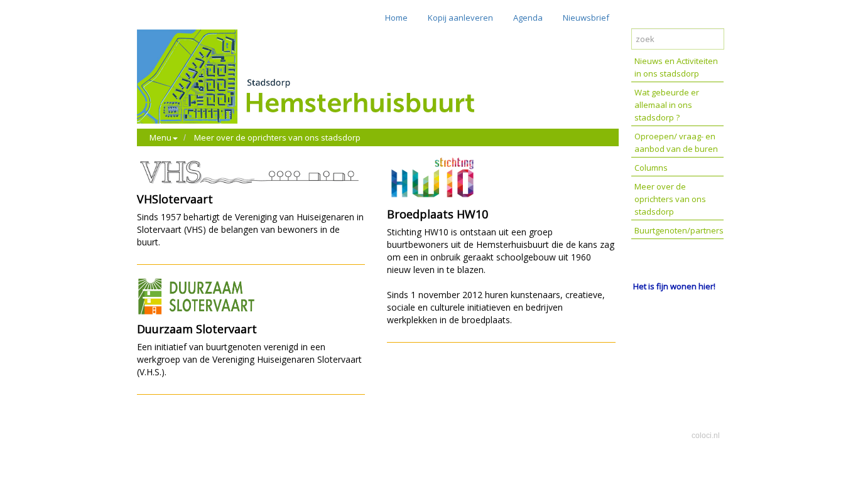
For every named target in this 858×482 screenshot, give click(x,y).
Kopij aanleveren (460, 17)
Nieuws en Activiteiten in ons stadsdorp (676, 67)
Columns (651, 167)
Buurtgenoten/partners (679, 230)
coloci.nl (706, 435)
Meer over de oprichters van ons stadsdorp (277, 137)
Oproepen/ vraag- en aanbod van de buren (676, 142)
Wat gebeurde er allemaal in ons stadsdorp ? (666, 105)
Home (396, 17)
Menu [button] (160, 137)
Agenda (528, 17)
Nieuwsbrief (586, 17)
